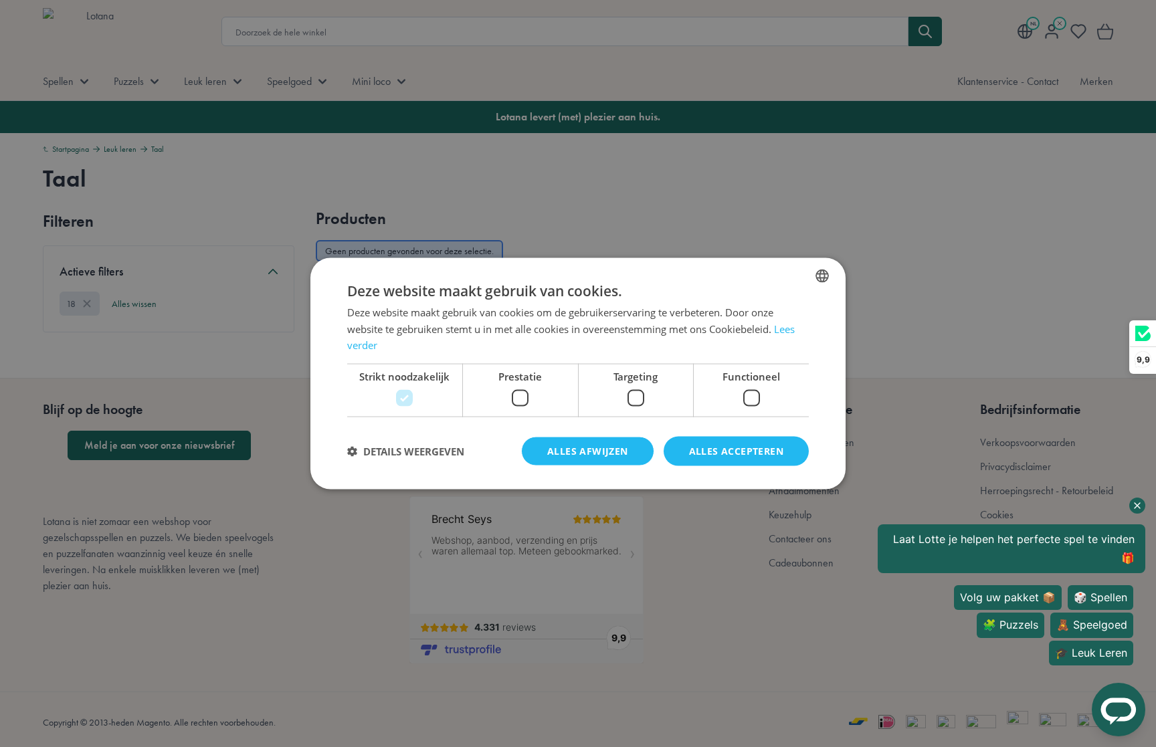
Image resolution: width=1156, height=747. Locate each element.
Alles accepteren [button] (736, 450)
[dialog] (578, 373)
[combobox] (822, 275)
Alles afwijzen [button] (587, 450)
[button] (405, 451)
